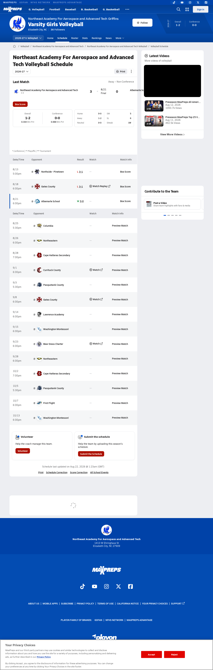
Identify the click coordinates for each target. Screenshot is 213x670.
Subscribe (67, 603)
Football (54, 9)
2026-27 (20, 71)
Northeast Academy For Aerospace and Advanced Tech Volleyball (117, 46)
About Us (33, 603)
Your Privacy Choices (155, 603)
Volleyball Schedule (159, 46)
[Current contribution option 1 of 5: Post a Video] (165, 215)
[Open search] (178, 9)
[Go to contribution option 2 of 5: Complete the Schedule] (168, 215)
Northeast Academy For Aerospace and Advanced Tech (58, 46)
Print (122, 71)
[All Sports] (127, 9)
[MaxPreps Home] (12, 9)
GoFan (23, 2)
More (118, 38)
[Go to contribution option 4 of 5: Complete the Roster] (176, 215)
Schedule (62, 38)
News (109, 38)
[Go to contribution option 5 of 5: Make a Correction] (180, 215)
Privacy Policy (85, 603)
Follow (144, 22)
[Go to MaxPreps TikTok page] (82, 587)
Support (176, 603)
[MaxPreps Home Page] (14, 46)
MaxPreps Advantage (67, 2)
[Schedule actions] (131, 71)
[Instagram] (190, 2)
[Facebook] (206, 2)
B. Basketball (89, 9)
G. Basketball (111, 9)
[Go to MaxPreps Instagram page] (106, 587)
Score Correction (79, 472)
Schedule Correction (56, 472)
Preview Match (120, 225)
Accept (151, 654)
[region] (106, 655)
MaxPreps (10, 2)
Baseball (70, 9)
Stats (85, 38)
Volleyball (24, 46)
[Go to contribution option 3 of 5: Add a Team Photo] (172, 215)
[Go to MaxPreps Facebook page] (130, 587)
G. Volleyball (36, 9)
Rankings (97, 38)
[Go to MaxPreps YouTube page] (94, 587)
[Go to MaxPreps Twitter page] (118, 587)
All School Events (99, 472)
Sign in (200, 9)
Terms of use (105, 603)
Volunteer (23, 450)
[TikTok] (174, 2)
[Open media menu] (187, 9)
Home (50, 38)
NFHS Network (40, 2)
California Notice (128, 603)
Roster (74, 38)
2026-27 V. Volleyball (26, 38)
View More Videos (171, 134)
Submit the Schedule (91, 453)
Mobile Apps (50, 603)
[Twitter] (198, 2)
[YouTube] (182, 2)
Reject (174, 654)
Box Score (20, 104)
